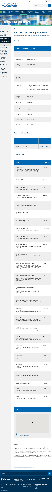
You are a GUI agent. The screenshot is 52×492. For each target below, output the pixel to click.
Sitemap (36, 485)
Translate (22, 1)
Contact (42, 1)
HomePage (14, 28)
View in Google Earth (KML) (22, 435)
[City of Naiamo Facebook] (1, 480)
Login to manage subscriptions (35, 35)
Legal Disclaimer (38, 484)
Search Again (17, 40)
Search (49, 5)
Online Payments (28, 1)
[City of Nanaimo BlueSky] (9, 480)
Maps (35, 1)
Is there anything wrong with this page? (24, 467)
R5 (33, 146)
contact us (24, 486)
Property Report (44, 146)
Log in (49, 1)
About (38, 1)
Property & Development (21, 28)
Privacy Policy (44, 484)
